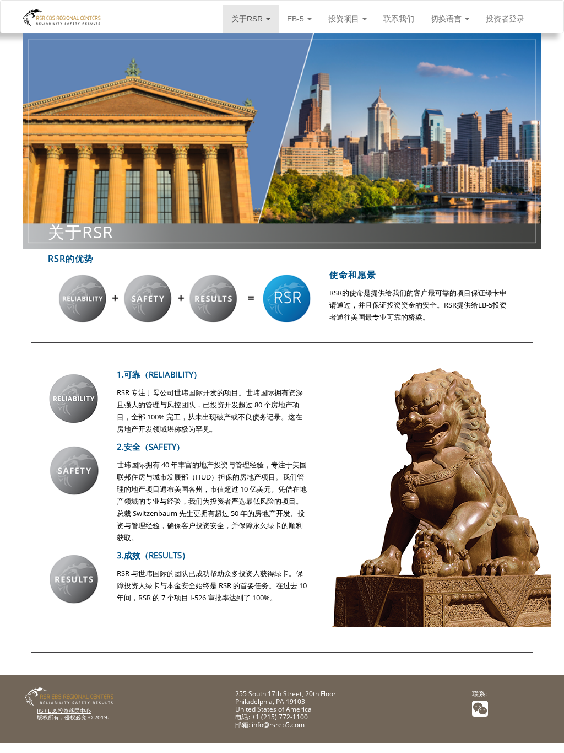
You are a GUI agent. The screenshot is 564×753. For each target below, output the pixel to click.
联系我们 (398, 18)
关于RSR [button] (248, 18)
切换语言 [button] (447, 18)
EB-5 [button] (296, 18)
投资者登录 (505, 18)
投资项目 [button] (344, 18)
